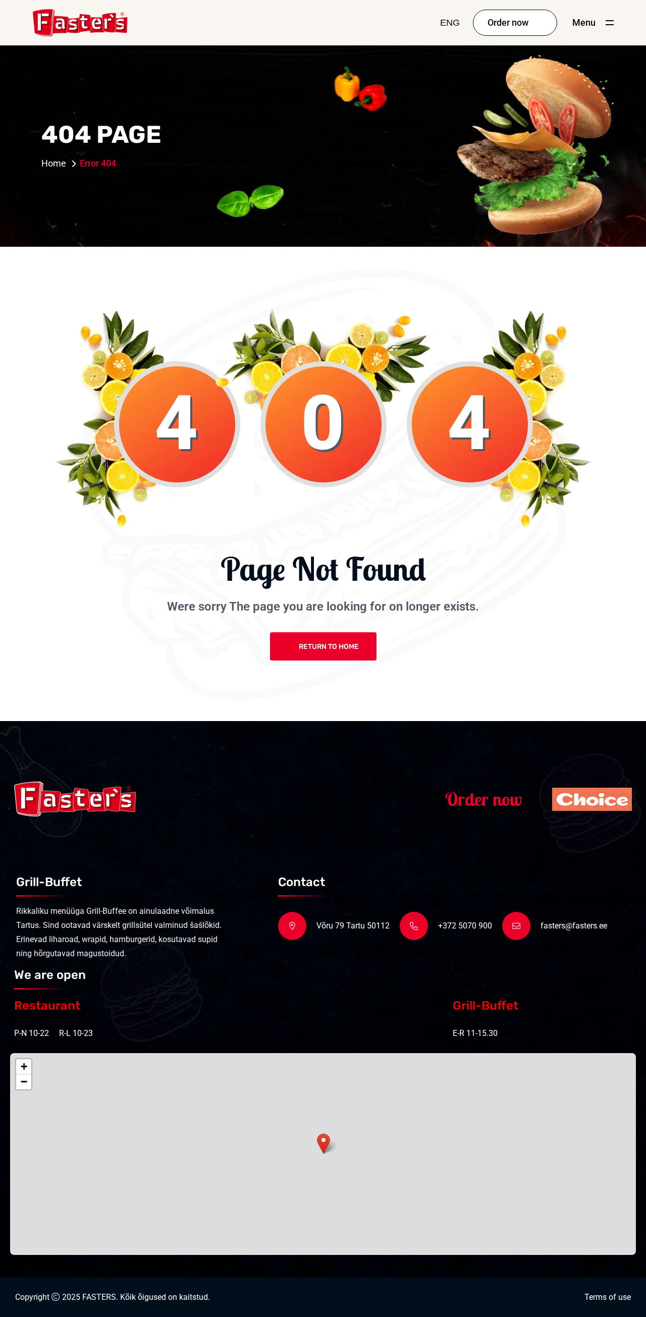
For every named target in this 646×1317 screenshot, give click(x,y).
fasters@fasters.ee (574, 925)
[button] (323, 1143)
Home (53, 163)
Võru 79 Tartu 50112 (353, 925)
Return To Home (329, 646)
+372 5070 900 (465, 925)
